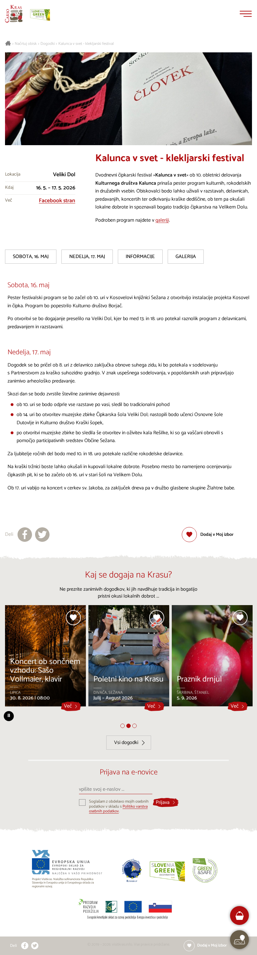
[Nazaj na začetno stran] (14, 14)
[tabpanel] (45, 658)
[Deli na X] (42, 534)
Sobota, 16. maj (31, 256)
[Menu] (245, 14)
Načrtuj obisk (26, 44)
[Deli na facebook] (24, 534)
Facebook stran (57, 200)
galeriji (162, 220)
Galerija (186, 256)
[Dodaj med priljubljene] (73, 617)
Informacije (140, 256)
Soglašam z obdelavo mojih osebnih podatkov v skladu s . (119, 806)
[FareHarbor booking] (239, 915)
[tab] (122, 726)
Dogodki (47, 44)
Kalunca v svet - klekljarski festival (86, 44)
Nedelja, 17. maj (87, 256)
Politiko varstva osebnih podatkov (118, 809)
